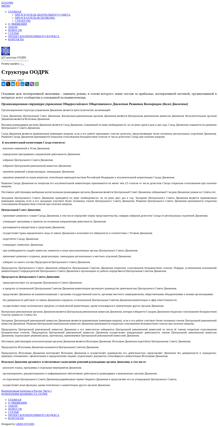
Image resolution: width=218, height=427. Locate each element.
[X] (8, 84)
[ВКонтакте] (3, 84)
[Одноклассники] (18, 84)
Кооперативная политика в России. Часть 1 (26, 390)
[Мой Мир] (22, 84)
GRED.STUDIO (25, 424)
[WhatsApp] (37, 84)
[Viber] (32, 84)
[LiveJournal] (27, 84)
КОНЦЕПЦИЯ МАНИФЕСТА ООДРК (24, 393)
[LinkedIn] (13, 84)
